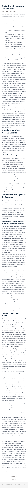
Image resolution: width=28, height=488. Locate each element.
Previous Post (14, 476)
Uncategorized (5, 11)
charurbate (20, 273)
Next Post (14, 479)
